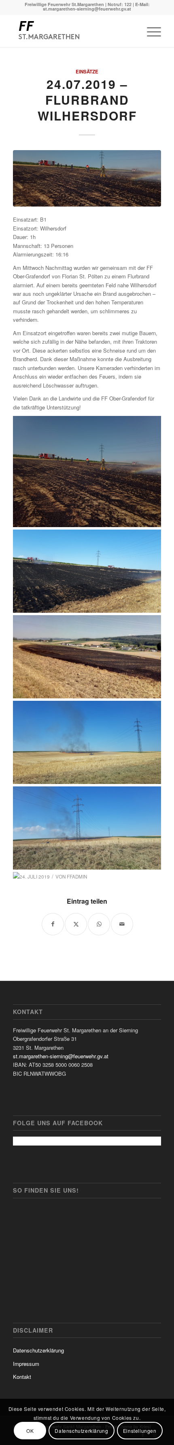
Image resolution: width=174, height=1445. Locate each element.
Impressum (26, 1363)
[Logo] (72, 31)
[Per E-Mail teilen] (122, 924)
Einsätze (87, 71)
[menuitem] (150, 31)
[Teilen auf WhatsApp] (99, 924)
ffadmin (77, 876)
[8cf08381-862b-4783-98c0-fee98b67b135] (87, 178)
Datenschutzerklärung (38, 1350)
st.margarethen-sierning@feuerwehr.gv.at (60, 1056)
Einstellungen (140, 1430)
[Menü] (150, 31)
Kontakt (22, 1376)
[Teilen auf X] (76, 924)
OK (30, 1430)
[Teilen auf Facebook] (53, 924)
